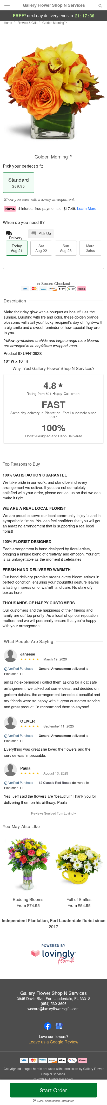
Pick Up (44, 233)
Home (8, 22)
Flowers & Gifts (27, 22)
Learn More (86, 208)
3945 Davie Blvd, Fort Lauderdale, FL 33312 (53, 998)
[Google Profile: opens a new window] (59, 1026)
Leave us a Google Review (53, 1042)
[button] (96, 1093)
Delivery (15, 236)
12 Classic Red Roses (55, 782)
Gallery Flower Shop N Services (54, 5)
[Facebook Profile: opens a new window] (47, 1026)
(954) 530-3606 (53, 1003)
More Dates (90, 248)
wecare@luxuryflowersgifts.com (53, 1008)
